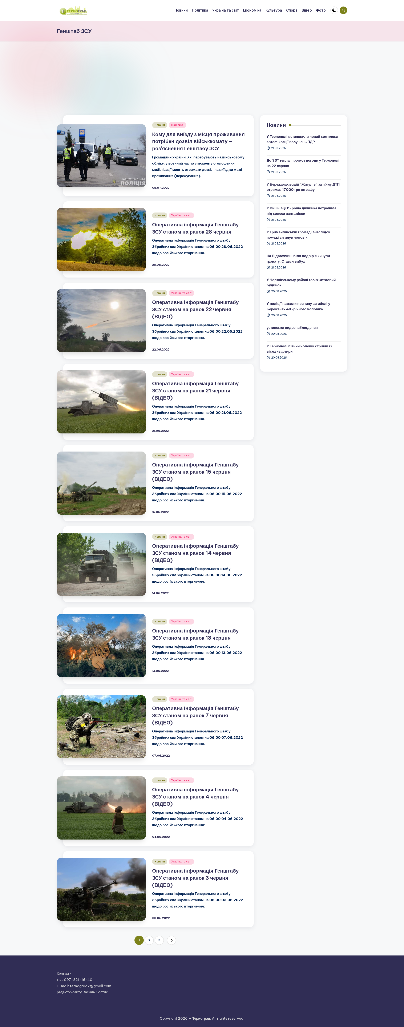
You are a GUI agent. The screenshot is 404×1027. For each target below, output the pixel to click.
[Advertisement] (202, 73)
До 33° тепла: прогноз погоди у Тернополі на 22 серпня (303, 163)
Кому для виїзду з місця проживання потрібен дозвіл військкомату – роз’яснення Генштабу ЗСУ (198, 141)
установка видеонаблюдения (292, 327)
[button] (171, 940)
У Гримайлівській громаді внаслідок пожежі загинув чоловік (298, 235)
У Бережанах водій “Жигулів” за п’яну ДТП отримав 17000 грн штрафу (303, 187)
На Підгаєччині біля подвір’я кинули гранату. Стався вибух (298, 259)
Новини (160, 124)
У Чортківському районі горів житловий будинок (301, 283)
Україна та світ (181, 215)
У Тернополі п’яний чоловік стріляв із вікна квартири (299, 349)
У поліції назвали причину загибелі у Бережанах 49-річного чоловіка (298, 306)
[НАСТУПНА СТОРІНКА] (171, 940)
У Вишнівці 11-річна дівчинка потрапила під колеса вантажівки (301, 211)
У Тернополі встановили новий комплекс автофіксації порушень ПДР (302, 139)
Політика (177, 124)
